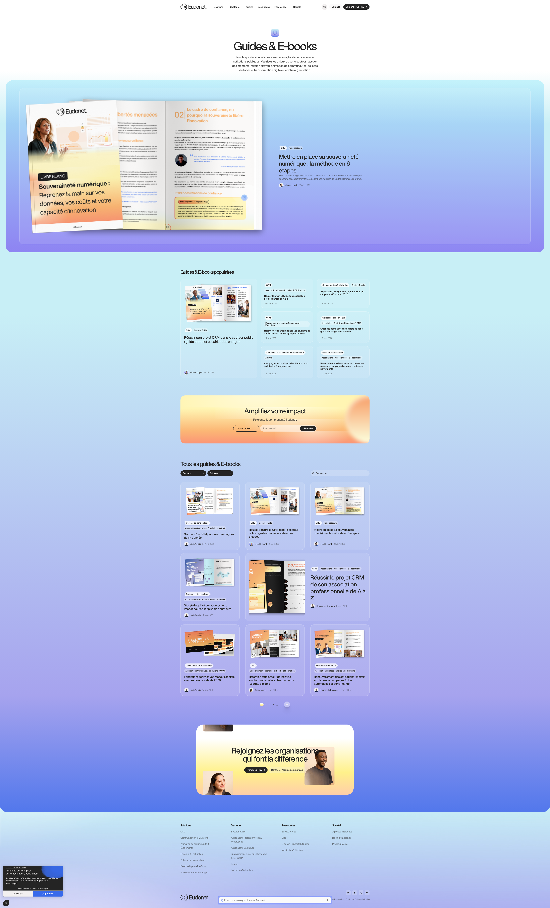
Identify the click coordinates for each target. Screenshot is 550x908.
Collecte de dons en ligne (192, 860)
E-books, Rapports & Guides (295, 844)
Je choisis (18, 893)
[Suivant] (287, 704)
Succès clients (289, 831)
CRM (182, 831)
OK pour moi (48, 893)
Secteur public (238, 831)
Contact (336, 7)
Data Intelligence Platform (193, 866)
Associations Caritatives (242, 848)
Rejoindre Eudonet (341, 837)
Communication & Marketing (194, 837)
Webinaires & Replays (292, 850)
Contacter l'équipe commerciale (287, 770)
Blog (284, 837)
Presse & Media (339, 844)
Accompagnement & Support (195, 872)
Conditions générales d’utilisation (358, 899)
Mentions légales (337, 899)
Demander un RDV (355, 7)
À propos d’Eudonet (342, 831)
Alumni (234, 864)
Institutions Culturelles (242, 870)
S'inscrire (308, 428)
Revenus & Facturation (191, 854)
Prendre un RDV (254, 770)
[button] (6, 903)
